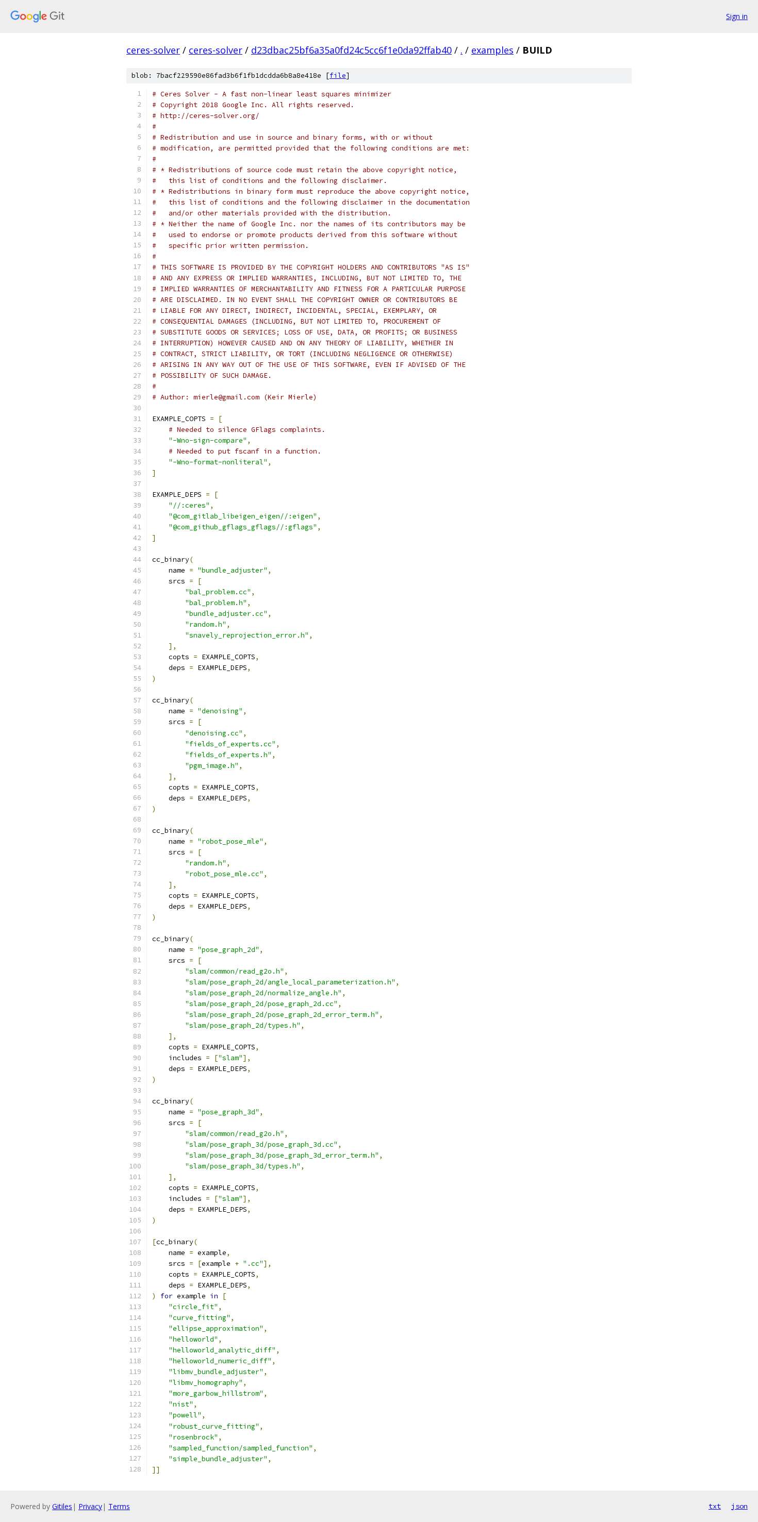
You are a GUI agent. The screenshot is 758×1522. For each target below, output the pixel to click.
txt (714, 1506)
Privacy (90, 1506)
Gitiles (62, 1506)
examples (492, 50)
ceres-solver (153, 50)
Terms (119, 1506)
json (739, 1506)
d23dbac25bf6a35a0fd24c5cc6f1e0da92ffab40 (351, 50)
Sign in (737, 16)
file (337, 75)
